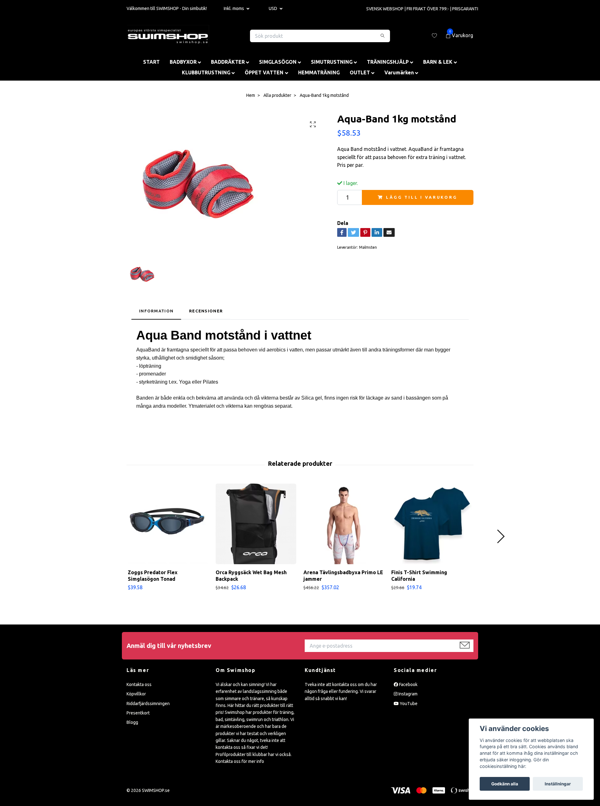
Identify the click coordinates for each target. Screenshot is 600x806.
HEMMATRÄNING (319, 72)
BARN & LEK (437, 62)
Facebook (408, 684)
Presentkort (138, 712)
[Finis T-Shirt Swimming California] (431, 524)
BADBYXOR (183, 62)
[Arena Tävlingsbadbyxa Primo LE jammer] (343, 524)
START (151, 62)
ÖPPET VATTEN (264, 72)
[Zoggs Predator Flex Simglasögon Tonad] (168, 524)
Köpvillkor (136, 693)
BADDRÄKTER (228, 62)
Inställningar (558, 783)
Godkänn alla (504, 783)
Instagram (408, 693)
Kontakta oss (139, 684)
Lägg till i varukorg (422, 197)
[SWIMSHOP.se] (168, 36)
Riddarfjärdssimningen (148, 703)
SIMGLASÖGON (278, 62)
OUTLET (360, 72)
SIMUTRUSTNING (331, 62)
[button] (500, 536)
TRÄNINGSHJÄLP (388, 62)
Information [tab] (156, 311)
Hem (250, 95)
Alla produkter (277, 95)
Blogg (132, 722)
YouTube (408, 703)
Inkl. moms (234, 8)
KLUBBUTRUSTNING (206, 72)
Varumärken (399, 72)
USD (273, 8)
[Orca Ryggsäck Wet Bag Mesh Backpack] (256, 524)
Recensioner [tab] (206, 311)
